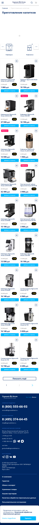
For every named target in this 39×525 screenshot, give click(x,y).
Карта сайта (5, 469)
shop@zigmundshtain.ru (9, 423)
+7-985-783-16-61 (7, 441)
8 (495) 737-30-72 (7, 439)
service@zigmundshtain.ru (9, 410)
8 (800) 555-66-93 (14, 406)
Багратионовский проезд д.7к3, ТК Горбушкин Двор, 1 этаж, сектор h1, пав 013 (15, 432)
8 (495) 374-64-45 (14, 419)
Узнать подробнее (9, 518)
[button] (19, 36)
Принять (28, 518)
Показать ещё (19, 378)
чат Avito (4, 445)
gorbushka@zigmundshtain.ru (10, 448)
